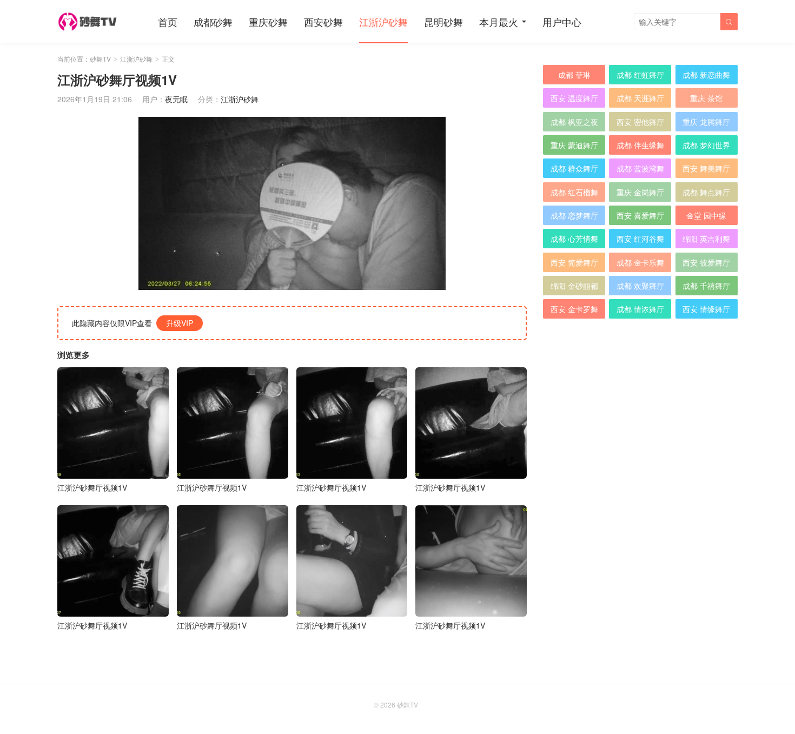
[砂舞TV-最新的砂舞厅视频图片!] (88, 21)
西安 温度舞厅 (574, 97)
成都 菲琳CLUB (574, 76)
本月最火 (498, 22)
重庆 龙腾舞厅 (706, 121)
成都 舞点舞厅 (706, 192)
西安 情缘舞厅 (706, 308)
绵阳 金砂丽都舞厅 (574, 287)
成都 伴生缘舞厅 (640, 147)
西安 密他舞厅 (640, 121)
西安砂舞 (323, 22)
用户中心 (561, 22)
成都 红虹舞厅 (640, 74)
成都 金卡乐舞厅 (640, 264)
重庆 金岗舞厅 (640, 192)
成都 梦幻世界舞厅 (706, 147)
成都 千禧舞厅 (706, 285)
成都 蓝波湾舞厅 (640, 170)
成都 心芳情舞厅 (574, 240)
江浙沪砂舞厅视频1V (92, 487)
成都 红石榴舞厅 (574, 194)
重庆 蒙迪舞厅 (574, 145)
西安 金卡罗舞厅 (574, 311)
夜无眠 (176, 99)
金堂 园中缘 (706, 215)
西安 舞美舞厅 (706, 168)
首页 (167, 22)
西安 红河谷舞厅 (640, 240)
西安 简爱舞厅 (574, 262)
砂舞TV (100, 58)
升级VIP (179, 323)
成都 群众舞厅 (574, 168)
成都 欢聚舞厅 (640, 285)
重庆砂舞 (268, 22)
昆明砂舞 (443, 22)
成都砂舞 (213, 22)
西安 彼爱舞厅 (706, 262)
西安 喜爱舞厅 (640, 215)
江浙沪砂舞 (383, 22)
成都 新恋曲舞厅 (706, 76)
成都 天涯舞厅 (640, 97)
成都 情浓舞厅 (640, 308)
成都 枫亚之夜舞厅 (574, 123)
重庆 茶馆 (706, 97)
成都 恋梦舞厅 (574, 215)
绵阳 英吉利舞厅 (706, 240)
